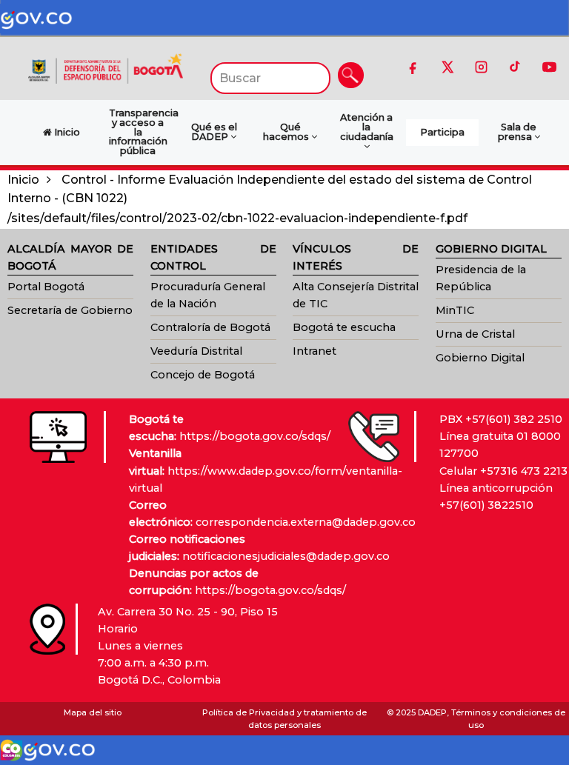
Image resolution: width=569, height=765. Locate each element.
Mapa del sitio (93, 712)
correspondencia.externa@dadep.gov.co (306, 522)
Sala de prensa (517, 131)
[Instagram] (481, 67)
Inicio (23, 180)
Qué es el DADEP (214, 131)
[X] (447, 67)
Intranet (314, 351)
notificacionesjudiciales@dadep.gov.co (286, 556)
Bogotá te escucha (344, 327)
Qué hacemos (287, 131)
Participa (442, 132)
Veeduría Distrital (196, 351)
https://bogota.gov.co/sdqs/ (254, 436)
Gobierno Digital (480, 357)
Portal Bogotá (45, 286)
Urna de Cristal (475, 334)
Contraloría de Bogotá (210, 327)
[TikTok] (515, 67)
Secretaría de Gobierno (70, 310)
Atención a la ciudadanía (366, 127)
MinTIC (455, 310)
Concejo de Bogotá (202, 374)
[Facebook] (413, 67)
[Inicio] (105, 68)
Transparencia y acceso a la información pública (141, 131)
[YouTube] (549, 67)
